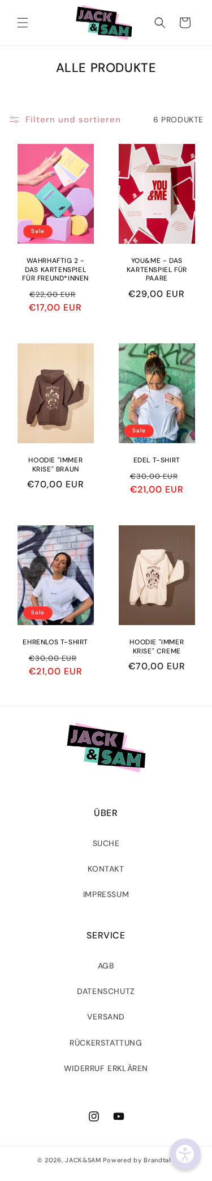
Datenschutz (106, 991)
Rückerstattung (106, 1043)
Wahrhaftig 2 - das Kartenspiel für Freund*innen (55, 270)
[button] (22, 22)
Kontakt (106, 869)
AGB (106, 966)
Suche (106, 843)
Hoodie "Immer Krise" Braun (55, 465)
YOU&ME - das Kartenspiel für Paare (156, 270)
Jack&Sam (83, 1160)
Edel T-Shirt (156, 460)
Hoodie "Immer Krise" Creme (156, 647)
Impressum (106, 894)
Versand (106, 1017)
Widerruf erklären (106, 1068)
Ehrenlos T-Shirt (55, 642)
